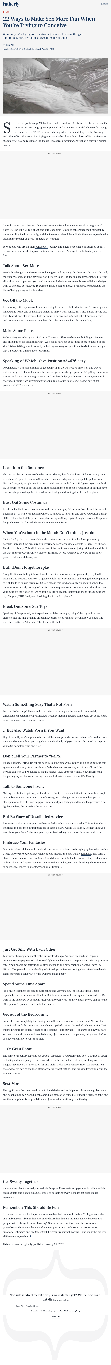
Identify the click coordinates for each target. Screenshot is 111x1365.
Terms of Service (64, 1311)
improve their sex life (41, 251)
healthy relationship (46, 969)
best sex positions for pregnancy (64, 372)
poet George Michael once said (41, 123)
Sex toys (84, 613)
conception (41, 246)
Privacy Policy (76, 1311)
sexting (26, 1090)
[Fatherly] (11, 4)
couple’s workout (14, 1188)
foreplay (53, 1188)
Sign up (56, 1316)
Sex (15, 123)
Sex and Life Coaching (48, 230)
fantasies (94, 849)
